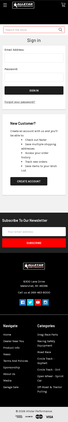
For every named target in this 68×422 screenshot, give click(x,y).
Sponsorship (11, 367)
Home (7, 334)
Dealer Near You (13, 341)
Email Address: (14, 49)
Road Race (44, 352)
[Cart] (64, 5)
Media (7, 380)
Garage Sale (10, 387)
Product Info (11, 347)
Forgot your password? (20, 102)
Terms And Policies (15, 361)
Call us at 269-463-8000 (34, 292)
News (7, 354)
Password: (11, 69)
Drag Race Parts (47, 334)
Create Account (29, 181)
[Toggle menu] (5, 5)
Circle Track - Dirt (48, 369)
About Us (9, 374)
